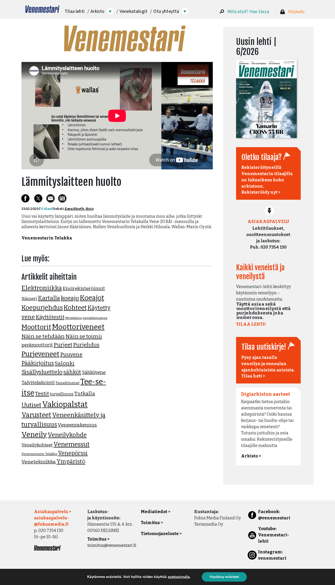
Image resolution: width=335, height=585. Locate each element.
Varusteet (36, 415)
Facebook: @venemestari (274, 514)
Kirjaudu (296, 11)
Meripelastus (73, 318)
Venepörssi (73, 453)
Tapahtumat (67, 383)
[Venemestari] (42, 9)
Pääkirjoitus (37, 363)
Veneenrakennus (77, 425)
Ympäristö (71, 461)
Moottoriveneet (78, 327)
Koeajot (92, 298)
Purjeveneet (40, 354)
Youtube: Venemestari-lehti (273, 535)
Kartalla (49, 298)
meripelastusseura (95, 318)
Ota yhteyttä (166, 11)
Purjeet (63, 345)
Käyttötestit (50, 317)
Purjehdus (86, 345)
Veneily (34, 435)
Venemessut (71, 444)
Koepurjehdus (42, 307)
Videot (46, 209)
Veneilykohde (67, 435)
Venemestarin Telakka (46, 238)
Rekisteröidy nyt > (261, 192)
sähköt (72, 372)
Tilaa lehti (75, 11)
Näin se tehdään (43, 336)
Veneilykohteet (37, 445)
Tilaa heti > (253, 376)
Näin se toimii (83, 336)
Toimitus (150, 522)
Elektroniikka (41, 288)
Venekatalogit (133, 11)
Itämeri (29, 298)
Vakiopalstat (65, 404)
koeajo (70, 298)
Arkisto (97, 11)
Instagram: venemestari (272, 555)
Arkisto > (251, 456)
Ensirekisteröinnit (84, 288)
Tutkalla (84, 394)
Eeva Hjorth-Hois (79, 209)
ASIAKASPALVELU (268, 221)
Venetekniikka (38, 462)
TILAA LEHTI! (251, 324)
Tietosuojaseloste (160, 533)
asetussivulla (179, 577)
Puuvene (71, 354)
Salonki (65, 363)
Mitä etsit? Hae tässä (248, 11)
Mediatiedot (154, 511)
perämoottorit (37, 345)
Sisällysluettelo (42, 372)
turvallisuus (62, 394)
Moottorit (36, 327)
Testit (42, 394)
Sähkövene (94, 372)
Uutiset (31, 405)
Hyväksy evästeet (224, 576)
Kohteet (75, 307)
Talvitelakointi (38, 383)
